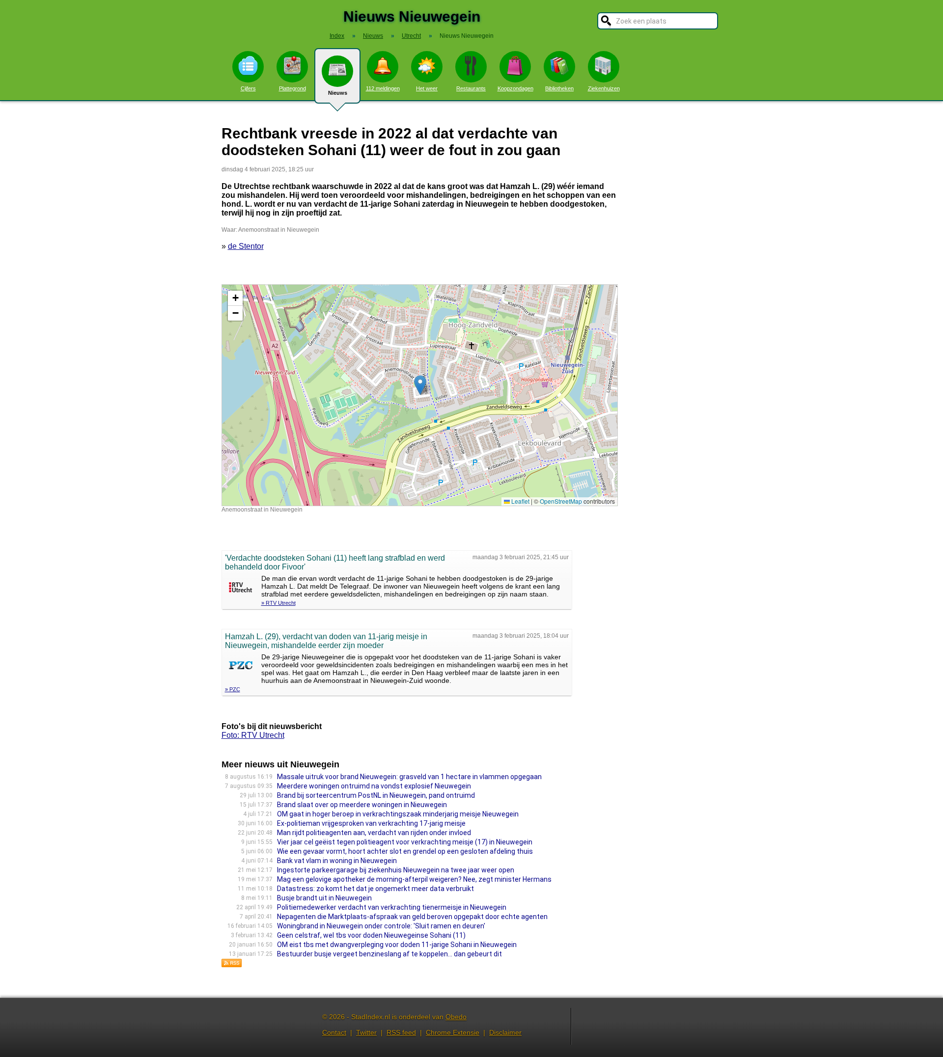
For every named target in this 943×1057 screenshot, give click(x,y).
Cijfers (248, 88)
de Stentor (246, 246)
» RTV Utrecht (278, 603)
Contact (334, 1032)
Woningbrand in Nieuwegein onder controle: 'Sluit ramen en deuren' (381, 926)
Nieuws (337, 93)
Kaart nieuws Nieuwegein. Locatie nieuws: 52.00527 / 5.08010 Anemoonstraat (418, 395)
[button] (420, 385)
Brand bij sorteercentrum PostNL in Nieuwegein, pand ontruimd (376, 795)
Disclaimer (505, 1032)
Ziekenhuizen (604, 88)
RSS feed (401, 1032)
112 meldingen (383, 88)
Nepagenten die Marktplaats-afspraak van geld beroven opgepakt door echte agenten (412, 917)
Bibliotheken (559, 88)
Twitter (366, 1032)
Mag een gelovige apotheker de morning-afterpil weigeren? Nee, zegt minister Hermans (414, 879)
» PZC (232, 689)
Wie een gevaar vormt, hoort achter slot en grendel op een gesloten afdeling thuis (405, 851)
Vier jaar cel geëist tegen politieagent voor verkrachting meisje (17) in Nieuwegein (404, 842)
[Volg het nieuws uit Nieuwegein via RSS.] (232, 965)
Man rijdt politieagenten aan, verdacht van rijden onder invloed (374, 833)
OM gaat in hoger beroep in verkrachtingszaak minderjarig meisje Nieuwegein (398, 814)
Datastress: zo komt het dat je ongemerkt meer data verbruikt (375, 889)
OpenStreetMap (561, 501)
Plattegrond (292, 88)
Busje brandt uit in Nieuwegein (324, 898)
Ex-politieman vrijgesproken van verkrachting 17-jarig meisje (371, 823)
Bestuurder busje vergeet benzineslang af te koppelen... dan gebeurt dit (389, 954)
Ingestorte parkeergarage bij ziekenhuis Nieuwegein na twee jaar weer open (395, 870)
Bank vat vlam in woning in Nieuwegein (337, 861)
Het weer (427, 88)
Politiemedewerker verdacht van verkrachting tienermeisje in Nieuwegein (391, 907)
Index (337, 35)
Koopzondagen (515, 88)
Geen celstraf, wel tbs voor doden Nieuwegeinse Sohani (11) (371, 935)
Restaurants (471, 88)
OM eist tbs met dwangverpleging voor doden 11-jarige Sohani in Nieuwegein (397, 945)
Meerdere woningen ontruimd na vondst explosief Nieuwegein (374, 786)
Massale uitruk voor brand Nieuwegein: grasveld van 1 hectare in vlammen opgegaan (409, 777)
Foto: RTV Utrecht (253, 735)
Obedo (456, 1017)
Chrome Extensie (452, 1032)
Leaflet (519, 501)
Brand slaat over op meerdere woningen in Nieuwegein (362, 805)
